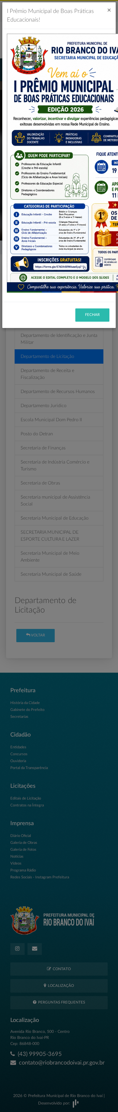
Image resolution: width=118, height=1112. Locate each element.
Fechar (92, 315)
